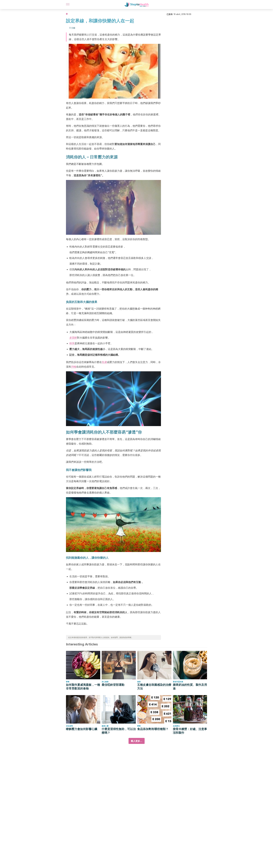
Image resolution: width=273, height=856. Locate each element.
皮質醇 (73, 337)
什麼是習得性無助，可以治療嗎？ (119, 730)
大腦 (86, 302)
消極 (73, 366)
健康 (139, 682)
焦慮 (104, 362)
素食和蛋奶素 (178, 682)
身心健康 (105, 682)
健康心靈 (105, 726)
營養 (67, 682)
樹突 (72, 343)
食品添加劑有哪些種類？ (152, 729)
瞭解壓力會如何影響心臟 (81, 729)
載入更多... (136, 740)
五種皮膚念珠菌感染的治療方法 (154, 686)
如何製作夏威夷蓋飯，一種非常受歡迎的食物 (83, 686)
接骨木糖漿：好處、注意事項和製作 (190, 730)
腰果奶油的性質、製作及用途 (190, 686)
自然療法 (176, 726)
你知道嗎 (69, 726)
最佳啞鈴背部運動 (113, 684)
